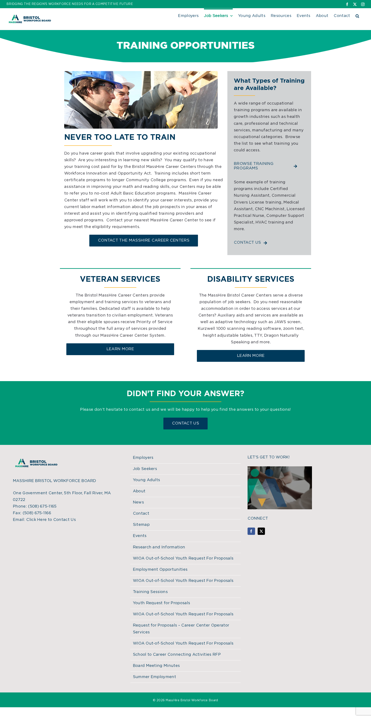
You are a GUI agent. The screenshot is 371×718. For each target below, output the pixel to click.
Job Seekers (145, 469)
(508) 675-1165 (42, 506)
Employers (143, 458)
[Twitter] (261, 531)
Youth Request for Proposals (161, 603)
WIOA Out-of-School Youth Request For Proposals (183, 558)
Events (140, 536)
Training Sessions (150, 592)
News (138, 502)
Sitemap (141, 525)
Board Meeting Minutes (156, 666)
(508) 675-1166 (37, 513)
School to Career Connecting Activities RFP (177, 655)
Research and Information (159, 547)
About (139, 491)
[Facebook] (251, 531)
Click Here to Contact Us (51, 520)
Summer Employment (154, 677)
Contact (141, 514)
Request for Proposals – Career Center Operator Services (181, 629)
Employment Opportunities (160, 570)
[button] (357, 15)
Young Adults (146, 480)
